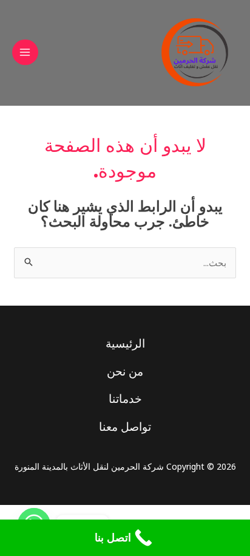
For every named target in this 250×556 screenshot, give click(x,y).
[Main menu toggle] (25, 52)
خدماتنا (125, 399)
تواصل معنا (125, 426)
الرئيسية (125, 343)
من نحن (125, 371)
